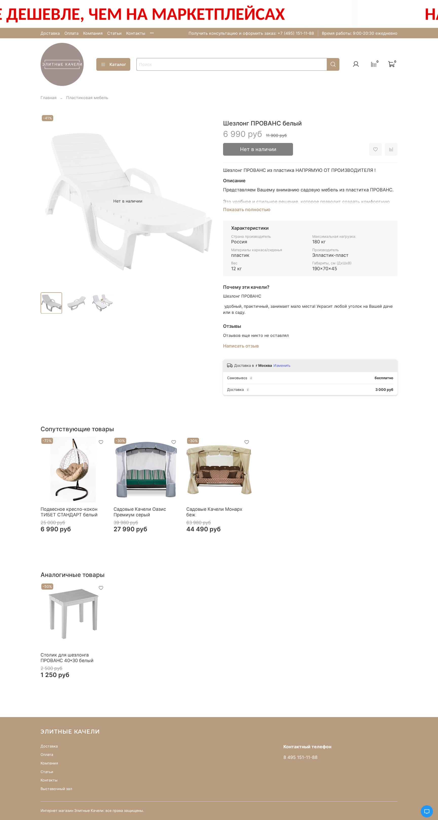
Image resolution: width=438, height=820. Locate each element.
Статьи (114, 33)
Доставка (50, 33)
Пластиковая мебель (87, 97)
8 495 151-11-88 (300, 757)
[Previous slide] (49, 201)
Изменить (281, 365)
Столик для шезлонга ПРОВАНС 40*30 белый (67, 657)
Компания (93, 33)
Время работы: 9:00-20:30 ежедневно (359, 33)
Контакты (135, 33)
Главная (49, 97)
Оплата (71, 33)
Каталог (118, 64)
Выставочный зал (56, 789)
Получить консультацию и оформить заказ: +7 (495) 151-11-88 (251, 33)
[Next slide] (207, 201)
